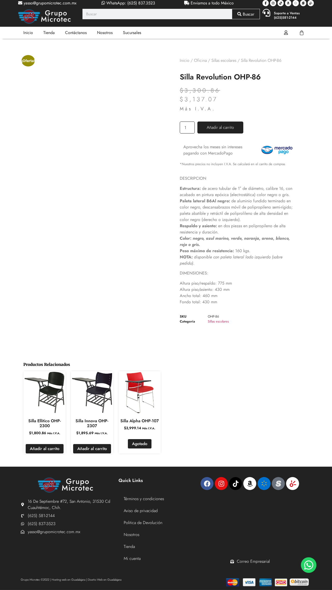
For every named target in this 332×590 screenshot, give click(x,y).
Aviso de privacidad (141, 511)
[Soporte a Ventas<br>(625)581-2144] (266, 13)
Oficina (200, 60)
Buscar (247, 14)
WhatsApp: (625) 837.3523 (130, 3)
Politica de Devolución (143, 523)
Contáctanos (76, 33)
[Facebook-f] (265, 3)
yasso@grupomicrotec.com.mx (49, 3)
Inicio (28, 33)
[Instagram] (273, 3)
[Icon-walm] (296, 3)
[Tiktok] (281, 3)
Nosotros (105, 33)
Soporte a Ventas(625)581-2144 (287, 15)
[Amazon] (288, 3)
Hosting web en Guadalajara (68, 580)
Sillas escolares (223, 60)
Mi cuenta (132, 558)
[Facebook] (206, 483)
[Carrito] (301, 32)
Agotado (139, 444)
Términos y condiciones (144, 499)
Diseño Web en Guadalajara (104, 580)
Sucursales (132, 33)
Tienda (49, 33)
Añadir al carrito (220, 127)
